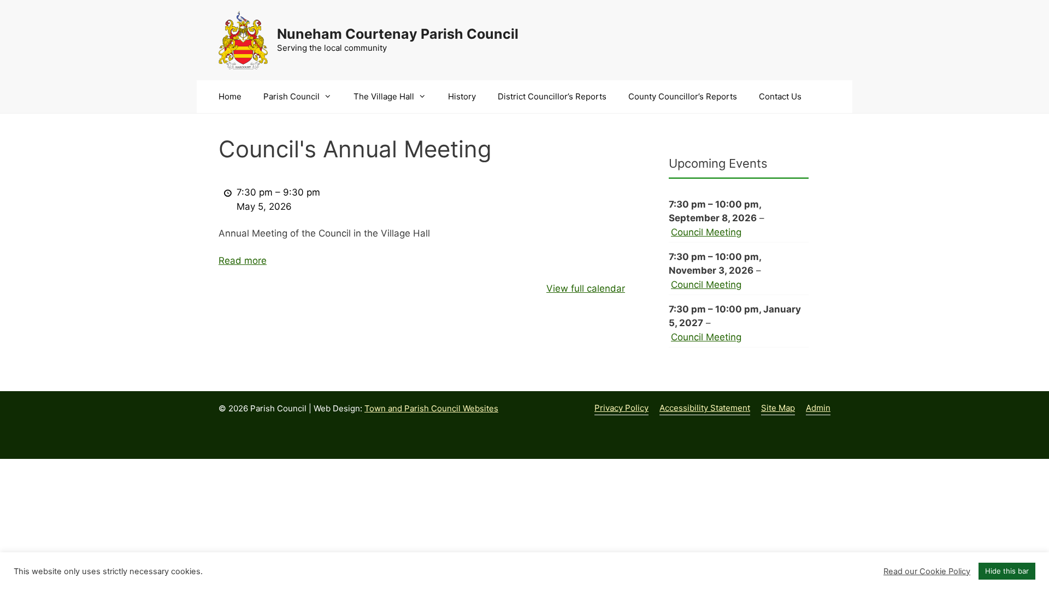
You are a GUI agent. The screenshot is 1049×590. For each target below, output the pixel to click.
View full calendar (585, 288)
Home (230, 96)
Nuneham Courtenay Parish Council (397, 34)
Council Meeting (706, 232)
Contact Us (780, 96)
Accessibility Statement (704, 408)
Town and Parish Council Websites (431, 408)
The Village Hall (383, 96)
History (462, 96)
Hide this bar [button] (1007, 571)
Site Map (778, 408)
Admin (818, 408)
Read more (243, 260)
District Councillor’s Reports (552, 96)
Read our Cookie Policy (926, 571)
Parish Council (291, 96)
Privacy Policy (621, 408)
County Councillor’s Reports (682, 96)
